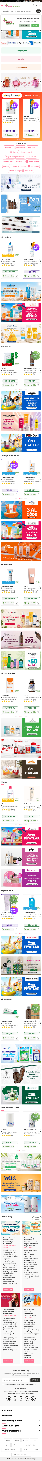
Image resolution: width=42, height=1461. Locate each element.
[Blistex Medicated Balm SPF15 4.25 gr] (31, 107)
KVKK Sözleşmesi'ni (11, 1384)
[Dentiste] (21, 1095)
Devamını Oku (8, 1289)
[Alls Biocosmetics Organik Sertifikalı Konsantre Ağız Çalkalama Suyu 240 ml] (10, 1011)
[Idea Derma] (21, 183)
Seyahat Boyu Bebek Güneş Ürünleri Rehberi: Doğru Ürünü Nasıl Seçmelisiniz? (31, 1242)
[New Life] (21, 769)
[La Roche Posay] (21, 291)
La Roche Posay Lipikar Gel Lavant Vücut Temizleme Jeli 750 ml (32, 916)
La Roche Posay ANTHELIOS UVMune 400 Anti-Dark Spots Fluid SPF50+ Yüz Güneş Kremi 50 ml (10, 480)
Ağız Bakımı (9, 147)
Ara (38, 11)
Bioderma (6, 259)
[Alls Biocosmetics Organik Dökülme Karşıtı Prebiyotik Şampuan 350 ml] (32, 358)
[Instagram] (33, 1400)
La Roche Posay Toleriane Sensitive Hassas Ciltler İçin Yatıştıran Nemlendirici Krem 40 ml (9, 589)
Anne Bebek (20, 147)
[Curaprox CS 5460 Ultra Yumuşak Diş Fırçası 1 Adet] (32, 1011)
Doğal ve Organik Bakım (15, 157)
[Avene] (21, 312)
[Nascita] (21, 836)
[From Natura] (21, 224)
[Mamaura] (21, 619)
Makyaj (6, 166)
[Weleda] (21, 660)
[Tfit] (21, 857)
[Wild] (21, 1183)
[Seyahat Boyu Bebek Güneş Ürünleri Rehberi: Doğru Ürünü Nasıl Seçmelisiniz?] (31, 1228)
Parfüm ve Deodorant (20, 166)
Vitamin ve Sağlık (15, 171)
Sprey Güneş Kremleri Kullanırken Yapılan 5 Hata (30, 1312)
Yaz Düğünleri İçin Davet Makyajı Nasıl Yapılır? (10, 1311)
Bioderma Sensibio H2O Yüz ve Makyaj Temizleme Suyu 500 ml (10, 807)
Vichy (4, 368)
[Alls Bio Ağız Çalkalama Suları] (21, 1074)
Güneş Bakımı (8, 161)
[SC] (21, 1)
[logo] (12, 5)
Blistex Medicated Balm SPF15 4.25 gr (30, 119)
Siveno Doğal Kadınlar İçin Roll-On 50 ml (31, 1133)
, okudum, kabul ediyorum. (20, 1384)
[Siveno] (21, 1162)
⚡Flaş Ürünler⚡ (12, 95)
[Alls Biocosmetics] (21, 204)
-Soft (8, 1459)
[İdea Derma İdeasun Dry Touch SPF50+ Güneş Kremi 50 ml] (10, 107)
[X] (15, 1400)
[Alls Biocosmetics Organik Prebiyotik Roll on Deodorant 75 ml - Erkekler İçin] (10, 1120)
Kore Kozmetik (33, 161)
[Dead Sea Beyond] (21, 510)
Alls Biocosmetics (30, 368)
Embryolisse (28, 804)
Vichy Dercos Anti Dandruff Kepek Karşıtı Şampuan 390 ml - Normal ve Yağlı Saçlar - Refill (10, 371)
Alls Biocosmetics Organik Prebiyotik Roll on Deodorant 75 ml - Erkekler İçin (9, 1133)
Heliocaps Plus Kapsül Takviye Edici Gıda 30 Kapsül (9, 698)
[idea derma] (21, 551)
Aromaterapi (32, 147)
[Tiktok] (27, 1400)
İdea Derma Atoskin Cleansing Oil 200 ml (31, 262)
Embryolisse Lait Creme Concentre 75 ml (31, 807)
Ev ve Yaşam (31, 157)
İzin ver (35, 25)
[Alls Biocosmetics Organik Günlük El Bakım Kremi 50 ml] (10, 902)
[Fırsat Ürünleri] (21, 67)
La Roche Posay (8, 477)
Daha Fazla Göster (31, 95)
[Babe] (21, 530)
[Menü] (2, 5)
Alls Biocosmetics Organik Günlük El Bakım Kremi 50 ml (8, 916)
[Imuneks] (21, 748)
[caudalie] (21, 82)
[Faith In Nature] (21, 966)
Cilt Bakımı (14, 152)
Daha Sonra (25, 25)
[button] (9, 89)
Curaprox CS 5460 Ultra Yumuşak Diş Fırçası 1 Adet (32, 1024)
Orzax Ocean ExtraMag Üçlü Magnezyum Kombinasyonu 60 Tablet (31, 698)
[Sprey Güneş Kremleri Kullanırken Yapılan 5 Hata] (31, 1300)
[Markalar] (21, 59)
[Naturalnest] (21, 727)
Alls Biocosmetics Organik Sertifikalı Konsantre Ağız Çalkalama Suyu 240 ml (9, 1024)
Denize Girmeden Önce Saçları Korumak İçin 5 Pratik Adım (10, 1241)
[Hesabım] (36, 6)
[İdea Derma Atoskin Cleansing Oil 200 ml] (32, 249)
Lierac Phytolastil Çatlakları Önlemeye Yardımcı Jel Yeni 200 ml (31, 589)
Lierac (26, 586)
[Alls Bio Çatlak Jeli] (21, 640)
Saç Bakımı (34, 166)
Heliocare (5, 695)
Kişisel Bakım (21, 161)
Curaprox (27, 1021)
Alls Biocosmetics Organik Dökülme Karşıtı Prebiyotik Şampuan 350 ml (30, 371)
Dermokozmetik (26, 152)
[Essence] (21, 878)
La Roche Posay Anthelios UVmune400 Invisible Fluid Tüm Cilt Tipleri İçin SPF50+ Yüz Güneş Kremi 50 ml (32, 480)
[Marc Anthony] (21, 422)
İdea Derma (7, 116)
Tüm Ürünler (28, 171)
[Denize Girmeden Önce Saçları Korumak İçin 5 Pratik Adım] (10, 1228)
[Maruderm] (21, 986)
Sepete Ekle (10, 135)
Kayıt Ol (35, 1380)
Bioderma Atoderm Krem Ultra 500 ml (8, 262)
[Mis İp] (21, 1053)
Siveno (26, 1130)
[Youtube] (8, 1400)
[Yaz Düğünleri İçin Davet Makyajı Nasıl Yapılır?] (10, 1300)
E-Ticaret (14, 1459)
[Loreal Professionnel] (21, 400)
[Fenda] (21, 443)
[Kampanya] (21, 50)
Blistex (26, 116)
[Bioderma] (21, 333)
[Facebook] (21, 1400)
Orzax (26, 695)
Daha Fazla (37, 1219)
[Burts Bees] (21, 945)
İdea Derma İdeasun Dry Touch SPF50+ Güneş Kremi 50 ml (10, 119)
